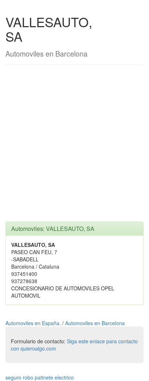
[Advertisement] (74, 146)
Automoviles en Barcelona (95, 323)
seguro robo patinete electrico (39, 377)
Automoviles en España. (33, 323)
